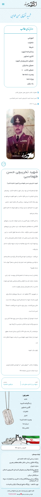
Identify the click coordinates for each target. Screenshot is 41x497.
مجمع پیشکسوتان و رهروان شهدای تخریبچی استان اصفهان (20, 470)
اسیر (35, 98)
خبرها (31, 47)
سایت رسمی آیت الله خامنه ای (27, 459)
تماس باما (25, 428)
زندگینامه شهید (27, 52)
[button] (3, 4)
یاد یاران (30, 84)
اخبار (25, 415)
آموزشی (30, 38)
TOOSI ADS (12, 494)
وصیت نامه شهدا (26, 419)
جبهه (32, 98)
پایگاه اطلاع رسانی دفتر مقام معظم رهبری (23, 462)
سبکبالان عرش (33, 475)
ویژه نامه (30, 79)
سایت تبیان (34, 466)
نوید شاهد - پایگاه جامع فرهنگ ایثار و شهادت (22, 484)
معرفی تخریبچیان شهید (24, 61)
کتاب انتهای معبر (27, 92)
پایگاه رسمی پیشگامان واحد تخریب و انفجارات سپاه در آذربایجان (20, 479)
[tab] (20, 30)
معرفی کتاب (28, 70)
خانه (25, 399)
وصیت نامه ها (27, 75)
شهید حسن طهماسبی (16, 98)
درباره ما (26, 424)
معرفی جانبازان (27, 65)
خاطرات (30, 43)
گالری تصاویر (28, 56)
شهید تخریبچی (26, 98)
